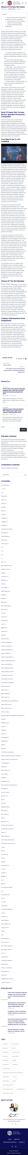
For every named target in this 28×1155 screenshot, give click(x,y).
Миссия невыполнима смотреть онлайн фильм (13, 1072)
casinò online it (4, 697)
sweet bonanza (4, 920)
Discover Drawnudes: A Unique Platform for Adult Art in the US (16, 1030)
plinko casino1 (4, 865)
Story (2, 913)
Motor (2, 803)
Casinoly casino (4, 711)
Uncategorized (4, 938)
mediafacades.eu (4, 781)
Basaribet (3, 598)
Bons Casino (5, 1048)
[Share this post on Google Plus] (21, 359)
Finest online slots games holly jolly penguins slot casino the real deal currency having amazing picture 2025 (14, 391)
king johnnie (4, 774)
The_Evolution (4, 927)
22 (1, 551)
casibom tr (3, 627)
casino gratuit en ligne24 (6, 682)
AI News (2, 573)
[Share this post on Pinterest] (23, 359)
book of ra (3, 616)
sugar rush (3, 916)
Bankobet (3, 594)
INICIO (10, 1139)
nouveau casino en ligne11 (7, 828)
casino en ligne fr (5, 653)
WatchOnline (4, 964)
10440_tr (3, 510)
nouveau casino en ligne (6, 825)
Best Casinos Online (5, 605)
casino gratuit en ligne (6, 675)
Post (2, 869)
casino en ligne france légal (7, 660)
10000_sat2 (3, 496)
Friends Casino (6, 1052)
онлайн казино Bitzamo (8, 1089)
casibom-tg (3, 631)
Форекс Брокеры (5, 982)
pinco (2, 858)
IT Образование (4, 763)
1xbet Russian (4, 543)
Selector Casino (15, 1056)
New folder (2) (4, 814)
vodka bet (14, 1060)
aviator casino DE (5, 591)
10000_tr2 (3, 503)
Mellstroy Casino (15, 1052)
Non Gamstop (4, 821)
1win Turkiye (4, 532)
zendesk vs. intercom (6, 967)
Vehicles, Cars (4, 942)
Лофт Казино (15, 1064)
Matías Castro (4, 9)
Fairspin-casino (4, 722)
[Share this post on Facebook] (17, 359)
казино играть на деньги (8, 1085)
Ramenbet (3, 876)
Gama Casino (4, 741)
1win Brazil (3, 521)
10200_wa (3, 507)
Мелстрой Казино (6, 1068)
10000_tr (3, 499)
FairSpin (3, 719)
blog (2, 613)
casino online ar (5, 693)
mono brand (4, 788)
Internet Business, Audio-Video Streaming (10, 755)
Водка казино (6, 1064)
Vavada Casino (6, 1060)
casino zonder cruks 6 (6, 708)
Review (2, 883)
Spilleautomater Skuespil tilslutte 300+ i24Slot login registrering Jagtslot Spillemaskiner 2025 (13, 410)
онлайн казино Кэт (21, 1089)
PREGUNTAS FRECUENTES (9, 1142)
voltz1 (2, 953)
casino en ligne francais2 (6, 657)
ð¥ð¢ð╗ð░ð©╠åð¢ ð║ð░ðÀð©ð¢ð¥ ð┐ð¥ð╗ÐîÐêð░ (12, 715)
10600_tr (3, 514)
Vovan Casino (4, 956)
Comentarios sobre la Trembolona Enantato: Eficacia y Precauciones (17, 1012)
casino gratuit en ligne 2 (6, 679)
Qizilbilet (3, 872)
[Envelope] (15, 1123)
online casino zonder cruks (7, 839)
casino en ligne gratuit (6, 664)
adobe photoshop (5, 569)
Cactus (2, 624)
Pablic (2, 850)
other (2, 847)
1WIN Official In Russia (6, 529)
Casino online (4, 690)
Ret (2, 880)
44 (1, 554)
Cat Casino (13, 1048)
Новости (3, 975)
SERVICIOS (17, 1139)
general (3, 748)
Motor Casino (5, 1056)
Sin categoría (18, 9)
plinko (2, 861)
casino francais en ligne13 (7, 671)
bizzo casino (4, 609)
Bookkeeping (4, 620)
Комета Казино (4, 971)
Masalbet (3, 777)
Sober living (4, 905)
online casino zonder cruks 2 (7, 843)
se (1, 891)
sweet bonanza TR (5, 924)
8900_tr (2, 562)
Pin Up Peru (3, 854)
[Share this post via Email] (26, 359)
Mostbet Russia (4, 792)
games (2, 744)
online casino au (5, 836)
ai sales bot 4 (4, 576)
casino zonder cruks (6, 704)
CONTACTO (22, 1142)
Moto (2, 799)
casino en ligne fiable (6, 642)
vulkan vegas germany (6, 960)
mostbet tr (3, 796)
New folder (3, 810)
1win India (3, 525)
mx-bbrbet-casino (5, 807)
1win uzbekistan (4, 536)
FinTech (2, 726)
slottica (3, 902)
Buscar (3, 427)
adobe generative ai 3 (5, 565)
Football (3, 733)
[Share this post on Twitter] (19, 359)
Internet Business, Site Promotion (9, 759)
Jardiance (3, 766)
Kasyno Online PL (5, 770)
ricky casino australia (6, 887)
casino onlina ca (5, 686)
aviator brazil (4, 587)
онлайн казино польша (6, 978)
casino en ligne (4, 638)
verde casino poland (5, 949)
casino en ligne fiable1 (6, 646)
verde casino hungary (6, 945)
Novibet (3, 832)
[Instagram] (12, 1123)
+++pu (2, 488)
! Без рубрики (4, 485)
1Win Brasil (3, 518)
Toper (2, 931)
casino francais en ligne (6, 668)
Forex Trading (4, 737)
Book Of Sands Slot (21, 127)
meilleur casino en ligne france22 (8, 785)
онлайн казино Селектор (8, 1093)
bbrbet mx (3, 602)
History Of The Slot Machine (14, 23)
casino (2, 635)
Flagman (3, 730)
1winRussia (3, 540)
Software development (6, 909)
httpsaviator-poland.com (7, 752)
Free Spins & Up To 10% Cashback (16, 21)
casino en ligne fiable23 (6, 649)
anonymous (3, 580)
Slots (2, 898)
